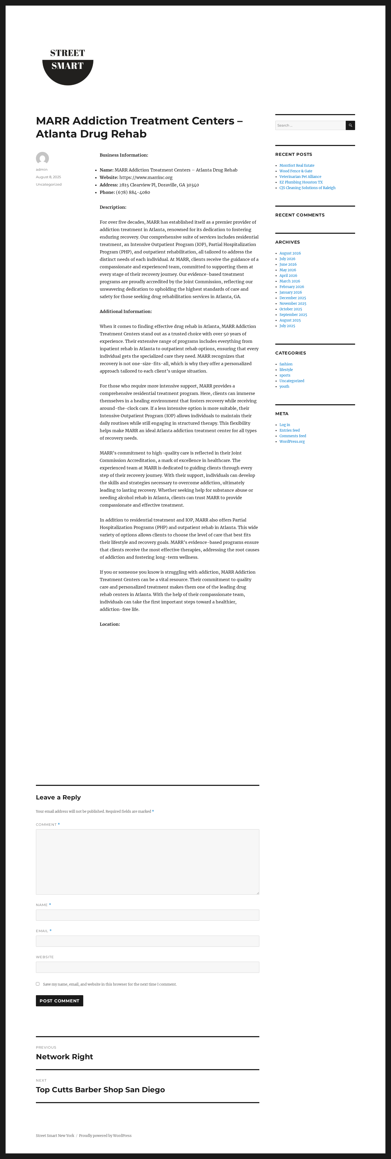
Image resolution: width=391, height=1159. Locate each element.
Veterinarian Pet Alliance (300, 176)
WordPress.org (292, 441)
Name (43, 905)
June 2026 (288, 264)
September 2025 (293, 314)
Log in (285, 425)
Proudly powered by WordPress (105, 1135)
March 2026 (290, 281)
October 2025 (291, 309)
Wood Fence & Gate (296, 171)
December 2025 (293, 298)
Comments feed (293, 436)
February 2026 (292, 287)
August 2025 (290, 320)
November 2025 (293, 303)
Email (44, 931)
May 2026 (288, 270)
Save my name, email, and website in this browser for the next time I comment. (110, 984)
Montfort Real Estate (297, 165)
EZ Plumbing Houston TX (301, 182)
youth (284, 386)
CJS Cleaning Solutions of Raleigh (308, 188)
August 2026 (290, 253)
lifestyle (286, 370)
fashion (286, 364)
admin (42, 169)
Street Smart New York (55, 1135)
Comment (48, 824)
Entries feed (290, 430)
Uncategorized (49, 184)
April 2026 (288, 275)
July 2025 (287, 326)
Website (45, 957)
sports (285, 375)
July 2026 (288, 259)
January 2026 (291, 292)
